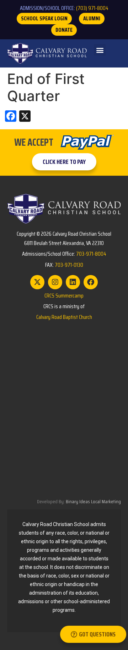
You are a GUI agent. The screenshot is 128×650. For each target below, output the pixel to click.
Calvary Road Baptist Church (64, 316)
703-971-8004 (91, 253)
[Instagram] (55, 282)
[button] (100, 50)
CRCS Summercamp (64, 295)
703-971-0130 (69, 264)
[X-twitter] (37, 282)
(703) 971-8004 (92, 8)
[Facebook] (91, 282)
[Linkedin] (73, 282)
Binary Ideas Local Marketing (93, 501)
